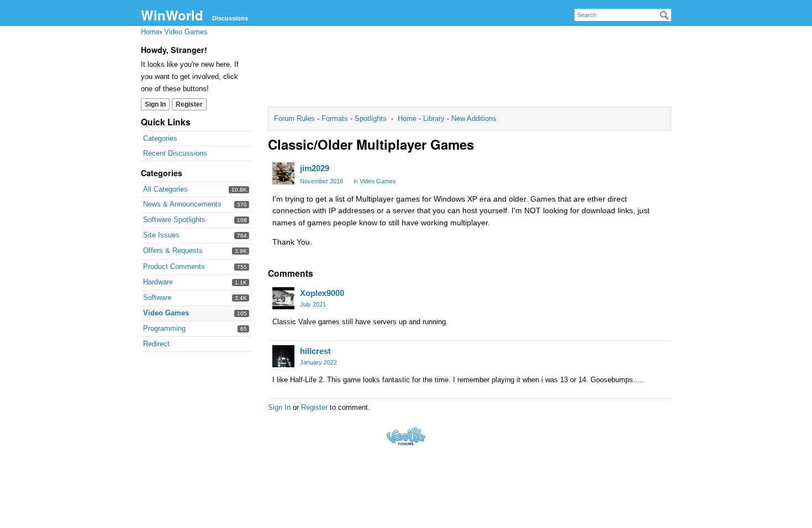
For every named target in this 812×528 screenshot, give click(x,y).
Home (408, 118)
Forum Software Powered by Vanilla (406, 436)
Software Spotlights (174, 219)
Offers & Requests (173, 250)
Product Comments (174, 266)
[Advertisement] (469, 69)
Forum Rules (295, 118)
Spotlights (370, 118)
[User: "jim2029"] (283, 173)
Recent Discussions (175, 153)
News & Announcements (182, 204)
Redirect (156, 344)
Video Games (166, 313)
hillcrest (315, 351)
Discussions (230, 18)
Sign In (155, 104)
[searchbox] (622, 15)
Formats (334, 118)
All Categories (165, 189)
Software (157, 297)
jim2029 (314, 168)
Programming (164, 328)
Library (434, 118)
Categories (160, 138)
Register (189, 104)
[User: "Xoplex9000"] (283, 298)
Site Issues (161, 235)
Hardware (158, 282)
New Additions (473, 118)
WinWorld (172, 15)
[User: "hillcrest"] (283, 356)
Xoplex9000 (322, 293)
